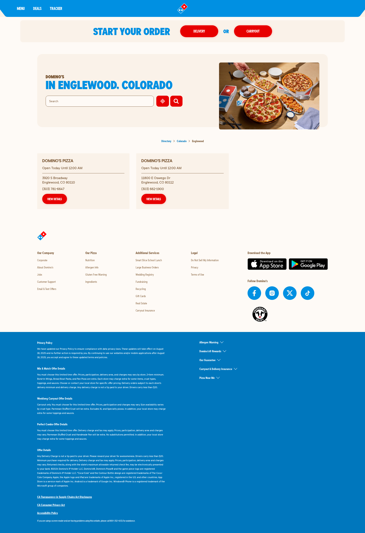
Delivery (199, 31)
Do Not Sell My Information (205, 260)
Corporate (42, 260)
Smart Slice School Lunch (149, 260)
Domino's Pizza (57, 160)
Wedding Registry (145, 274)
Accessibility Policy (47, 513)
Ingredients (91, 282)
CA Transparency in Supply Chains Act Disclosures (64, 497)
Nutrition (90, 260)
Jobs (39, 274)
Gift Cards (141, 296)
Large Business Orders (147, 267)
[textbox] (101, 521)
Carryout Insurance (145, 310)
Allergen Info (91, 267)
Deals (37, 8)
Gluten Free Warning (96, 274)
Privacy (194, 267)
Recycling (141, 289)
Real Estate (141, 303)
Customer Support (46, 282)
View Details (54, 199)
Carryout (253, 31)
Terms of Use (197, 274)
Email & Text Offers (46, 289)
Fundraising (141, 282)
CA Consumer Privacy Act (51, 505)
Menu (21, 8)
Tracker (56, 8)
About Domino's (45, 267)
